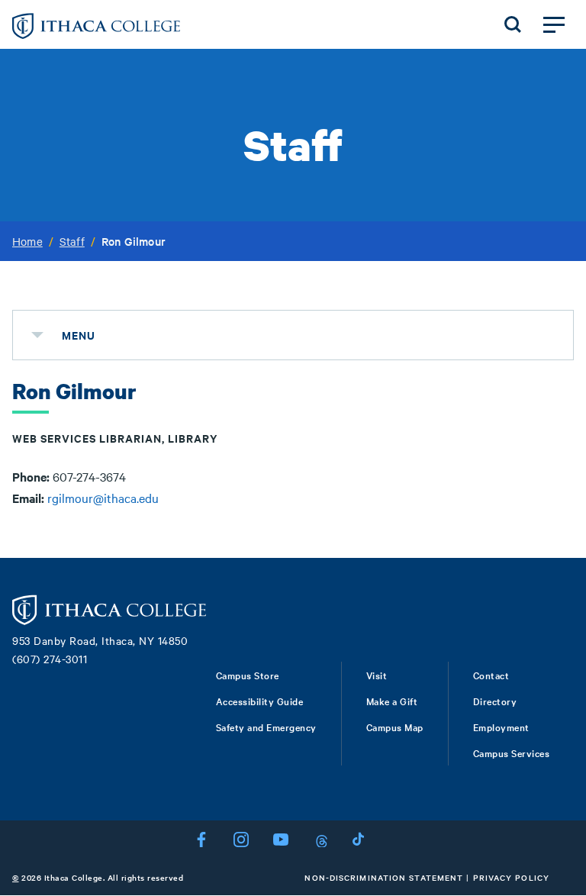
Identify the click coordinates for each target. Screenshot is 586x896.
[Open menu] (554, 24)
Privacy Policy (511, 877)
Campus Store (247, 675)
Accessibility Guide (260, 700)
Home (27, 241)
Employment (501, 726)
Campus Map (394, 726)
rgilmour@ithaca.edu (103, 497)
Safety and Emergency (266, 726)
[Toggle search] (513, 24)
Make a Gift (392, 700)
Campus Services (511, 752)
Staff (72, 241)
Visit (377, 675)
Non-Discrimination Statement (383, 877)
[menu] (37, 335)
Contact (491, 675)
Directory (495, 700)
